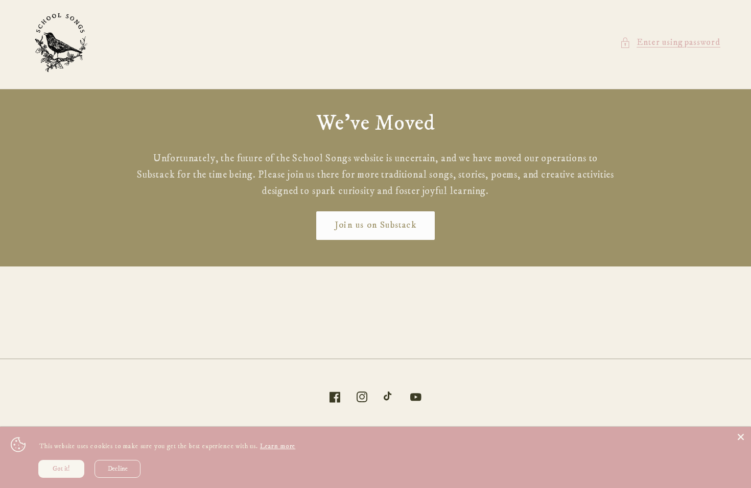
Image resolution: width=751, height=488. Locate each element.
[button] (670, 43)
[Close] (741, 437)
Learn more (277, 446)
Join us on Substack (375, 225)
